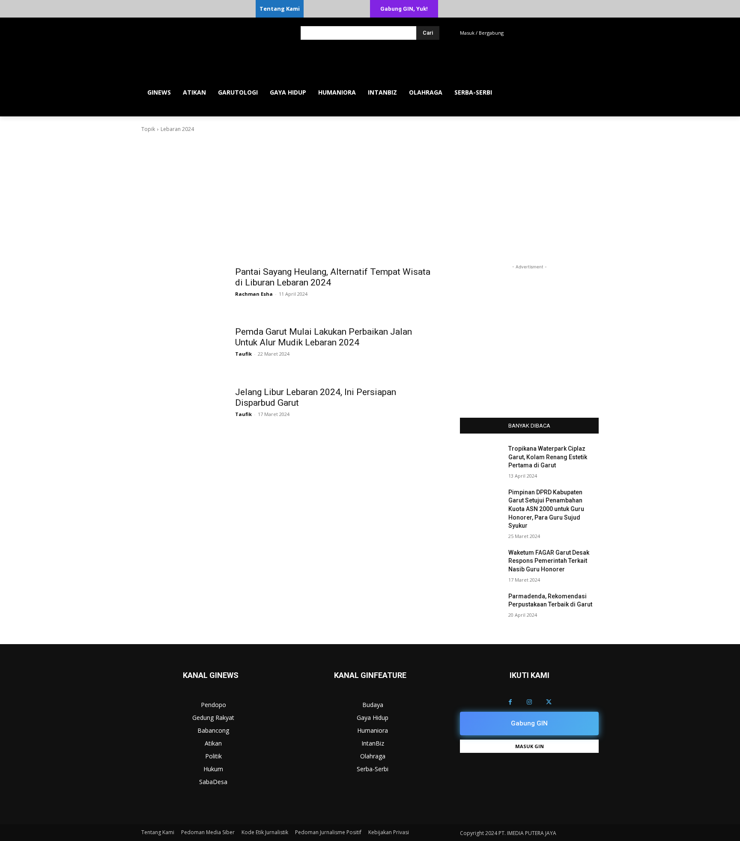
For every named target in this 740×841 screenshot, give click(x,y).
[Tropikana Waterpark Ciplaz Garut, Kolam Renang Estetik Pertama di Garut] (480, 459)
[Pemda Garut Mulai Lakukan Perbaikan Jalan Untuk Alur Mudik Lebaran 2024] (186, 344)
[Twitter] (548, 702)
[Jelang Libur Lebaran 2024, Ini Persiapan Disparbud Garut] (186, 405)
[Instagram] (529, 702)
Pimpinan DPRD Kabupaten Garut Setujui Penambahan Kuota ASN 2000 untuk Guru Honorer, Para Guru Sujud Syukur (546, 509)
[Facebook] (510, 702)
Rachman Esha (254, 294)
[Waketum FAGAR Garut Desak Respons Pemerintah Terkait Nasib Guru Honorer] (480, 563)
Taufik (243, 354)
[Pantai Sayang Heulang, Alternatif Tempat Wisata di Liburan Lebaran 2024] (186, 284)
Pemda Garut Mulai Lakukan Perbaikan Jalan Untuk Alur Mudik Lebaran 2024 (323, 337)
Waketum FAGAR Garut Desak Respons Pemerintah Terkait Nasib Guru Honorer (548, 561)
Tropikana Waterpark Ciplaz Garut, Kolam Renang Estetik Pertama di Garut (547, 457)
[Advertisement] (370, 198)
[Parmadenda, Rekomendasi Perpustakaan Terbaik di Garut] (480, 606)
